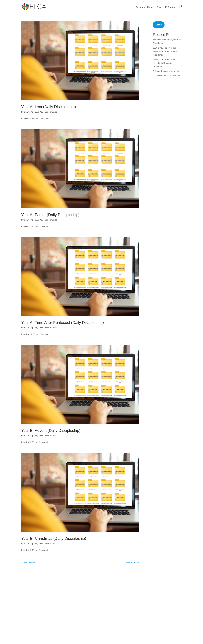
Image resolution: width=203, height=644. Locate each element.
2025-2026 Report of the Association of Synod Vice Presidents (165, 51)
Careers (129, 597)
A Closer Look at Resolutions (166, 75)
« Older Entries (28, 562)
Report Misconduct (134, 609)
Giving (94, 609)
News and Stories (99, 601)
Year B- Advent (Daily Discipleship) (50, 430)
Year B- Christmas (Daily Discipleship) (53, 538)
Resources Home (144, 7)
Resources (96, 597)
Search (159, 25)
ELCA (26, 112)
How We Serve (98, 589)
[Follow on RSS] (176, 582)
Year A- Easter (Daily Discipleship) (50, 214)
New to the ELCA (133, 586)
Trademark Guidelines (160, 630)
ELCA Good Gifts (99, 605)
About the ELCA (98, 586)
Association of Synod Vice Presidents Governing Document (165, 63)
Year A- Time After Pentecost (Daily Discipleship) (62, 322)
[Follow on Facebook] (159, 582)
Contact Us (130, 613)
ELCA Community (133, 605)
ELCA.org (170, 7)
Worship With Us (99, 593)
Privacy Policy (127, 630)
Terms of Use (142, 630)
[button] (180, 6)
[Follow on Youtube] (171, 582)
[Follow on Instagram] (165, 582)
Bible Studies (51, 112)
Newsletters (130, 601)
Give (159, 7)
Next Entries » (132, 562)
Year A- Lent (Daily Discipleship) (48, 107)
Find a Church (131, 589)
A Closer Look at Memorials (166, 71)
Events (94, 613)
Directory (129, 593)
